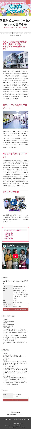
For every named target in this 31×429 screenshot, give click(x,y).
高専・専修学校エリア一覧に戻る (15, 414)
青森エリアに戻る (15, 412)
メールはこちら (15, 399)
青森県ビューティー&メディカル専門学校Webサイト (15, 309)
